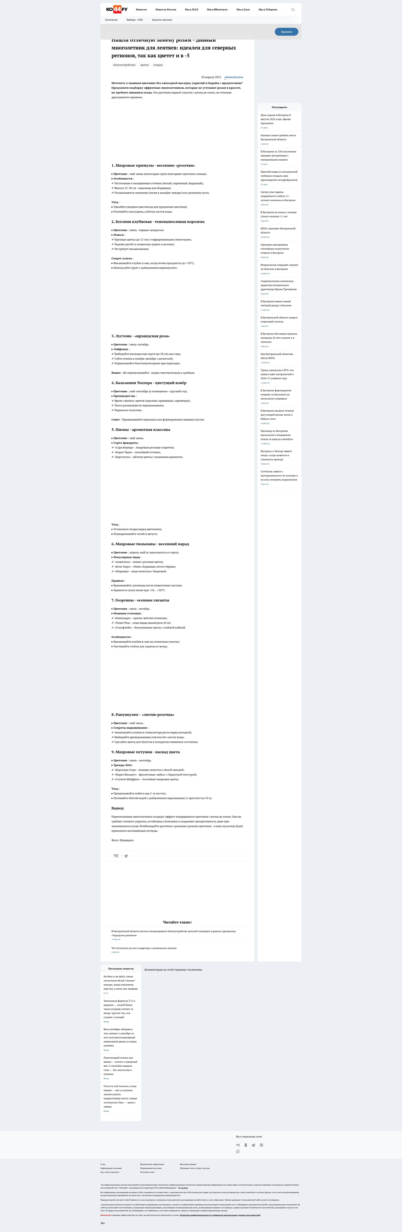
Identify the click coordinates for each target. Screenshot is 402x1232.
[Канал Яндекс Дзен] (261, 1145)
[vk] (116, 856)
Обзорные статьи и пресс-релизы (195, 1168)
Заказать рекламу (162, 19)
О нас (102, 1164)
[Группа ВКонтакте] (238, 1145)
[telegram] (127, 856)
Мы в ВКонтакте (217, 9)
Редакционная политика (150, 1168)
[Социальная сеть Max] (238, 1151)
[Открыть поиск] (293, 9)
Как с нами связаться (109, 1172)
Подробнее (183, 1188)
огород (158, 65)
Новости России (166, 9)
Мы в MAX (191, 9)
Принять (286, 31)
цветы (144, 65)
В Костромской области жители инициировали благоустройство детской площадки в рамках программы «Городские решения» (173, 935)
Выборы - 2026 (135, 19)
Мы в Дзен (243, 9)
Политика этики (147, 1172)
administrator (233, 77)
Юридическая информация (152, 1164)
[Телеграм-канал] (254, 1145)
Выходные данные (188, 1164)
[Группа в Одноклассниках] (246, 1145)
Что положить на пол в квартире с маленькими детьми (144, 949)
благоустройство (124, 65)
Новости (141, 9)
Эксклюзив (111, 19)
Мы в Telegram (268, 9)
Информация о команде (111, 1168)
